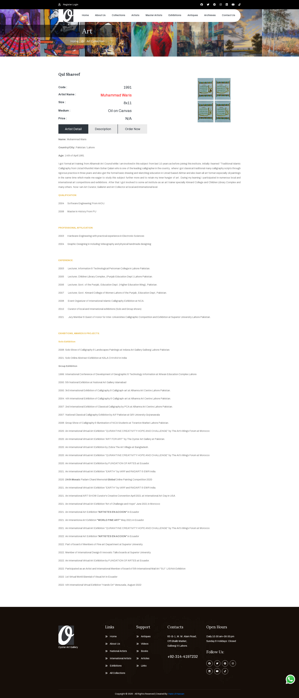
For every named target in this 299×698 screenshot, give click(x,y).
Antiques (192, 15)
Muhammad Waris (116, 95)
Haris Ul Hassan (176, 694)
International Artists (120, 658)
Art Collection (95, 41)
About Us (100, 15)
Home (85, 15)
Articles (145, 658)
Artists (135, 15)
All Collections (117, 673)
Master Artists (154, 15)
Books (144, 651)
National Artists (118, 651)
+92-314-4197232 (182, 657)
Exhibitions (174, 15)
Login (75, 4)
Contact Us (228, 15)
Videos (144, 643)
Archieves (210, 15)
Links (144, 665)
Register (67, 4)
